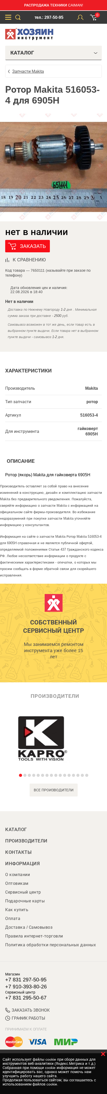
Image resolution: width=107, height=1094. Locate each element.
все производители (53, 790)
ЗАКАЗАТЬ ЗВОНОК (31, 1010)
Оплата (12, 918)
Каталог (16, 829)
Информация (22, 863)
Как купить (16, 910)
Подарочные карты (25, 901)
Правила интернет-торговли (34, 936)
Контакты (18, 852)
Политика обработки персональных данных (50, 945)
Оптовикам (17, 883)
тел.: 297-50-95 (49, 17)
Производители (26, 840)
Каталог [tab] (22, 53)
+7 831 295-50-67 (25, 998)
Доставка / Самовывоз (28, 927)
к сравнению (29, 259)
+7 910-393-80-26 (26, 986)
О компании (17, 874)
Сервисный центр (23, 892)
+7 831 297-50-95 (25, 979)
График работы (28, 1018)
